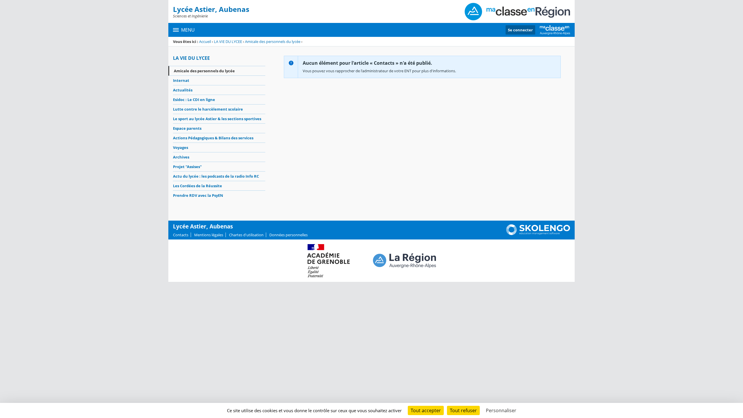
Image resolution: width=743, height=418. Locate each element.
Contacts (180, 235)
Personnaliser (501, 410)
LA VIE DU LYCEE (228, 41)
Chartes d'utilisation (246, 235)
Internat (181, 80)
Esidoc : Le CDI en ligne (194, 99)
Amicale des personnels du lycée (272, 41)
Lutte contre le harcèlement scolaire (208, 109)
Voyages (180, 147)
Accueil (205, 41)
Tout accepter (426, 410)
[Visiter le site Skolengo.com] (538, 233)
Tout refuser (463, 410)
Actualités (182, 90)
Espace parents (187, 128)
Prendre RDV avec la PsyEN (198, 195)
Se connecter (520, 30)
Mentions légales (208, 235)
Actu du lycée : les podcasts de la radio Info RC (216, 176)
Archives (181, 157)
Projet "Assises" (187, 166)
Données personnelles (288, 235)
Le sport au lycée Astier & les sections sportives (217, 118)
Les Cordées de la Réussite (197, 185)
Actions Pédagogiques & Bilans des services (213, 137)
